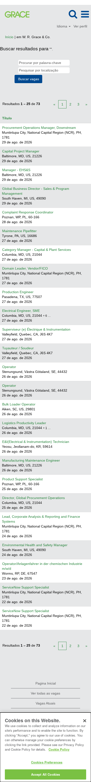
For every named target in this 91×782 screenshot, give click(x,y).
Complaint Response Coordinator (27, 212)
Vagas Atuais (45, 703)
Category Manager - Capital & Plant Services (36, 250)
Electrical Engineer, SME (21, 311)
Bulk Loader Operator (18, 404)
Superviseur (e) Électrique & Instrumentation (36, 329)
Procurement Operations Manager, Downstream (39, 128)
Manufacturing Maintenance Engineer (31, 460)
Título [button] (7, 118)
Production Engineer (17, 292)
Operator (9, 367)
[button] (85, 14)
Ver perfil (80, 26)
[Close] (84, 721)
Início (9, 37)
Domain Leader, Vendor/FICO (25, 268)
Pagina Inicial (45, 683)
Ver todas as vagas (45, 693)
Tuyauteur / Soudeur (18, 348)
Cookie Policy (59, 749)
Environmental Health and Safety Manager (34, 545)
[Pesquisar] (73, 14)
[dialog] (45, 747)
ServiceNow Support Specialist (25, 587)
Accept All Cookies (45, 774)
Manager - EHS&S (16, 170)
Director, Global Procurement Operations (33, 498)
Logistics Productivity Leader (24, 423)
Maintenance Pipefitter (19, 231)
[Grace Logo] (15, 14)
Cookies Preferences (46, 762)
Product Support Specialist (22, 479)
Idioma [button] (62, 26)
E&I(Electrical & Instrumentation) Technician (35, 442)
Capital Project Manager (20, 151)
